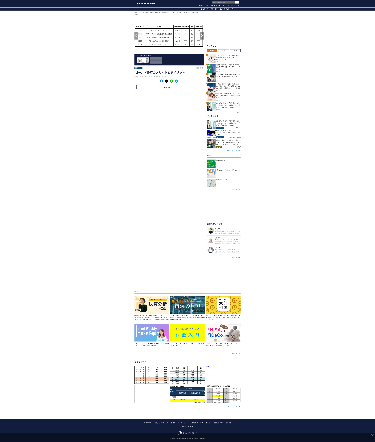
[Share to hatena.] (176, 81)
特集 (212, 6)
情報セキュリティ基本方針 (168, 423)
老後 (215, 9)
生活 (202, 9)
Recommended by (233, 112)
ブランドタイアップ (232, 6)
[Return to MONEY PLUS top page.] (145, 3)
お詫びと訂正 (227, 423)
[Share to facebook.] (161, 81)
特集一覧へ (235, 189)
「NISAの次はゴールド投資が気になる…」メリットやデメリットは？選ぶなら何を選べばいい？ (175, 12)
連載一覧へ (235, 353)
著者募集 (216, 423)
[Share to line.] (171, 81)
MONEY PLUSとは (148, 423)
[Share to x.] (166, 81)
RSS (221, 423)
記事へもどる (169, 87)
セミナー (220, 6)
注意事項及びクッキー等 (197, 423)
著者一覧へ (235, 257)
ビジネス (209, 9)
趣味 (227, 9)
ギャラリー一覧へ (233, 406)
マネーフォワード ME (187, 427)
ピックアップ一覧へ (233, 150)
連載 (207, 6)
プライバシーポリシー (183, 423)
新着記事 (200, 6)
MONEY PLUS (138, 12)
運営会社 (157, 423)
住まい (222, 9)
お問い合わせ (208, 423)
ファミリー (235, 9)
